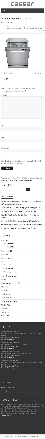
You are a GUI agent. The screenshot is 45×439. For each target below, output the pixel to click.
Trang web (5, 148)
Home (12, 26)
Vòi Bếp (4, 308)
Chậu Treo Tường (10, 272)
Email (3, 137)
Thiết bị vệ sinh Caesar (9, 301)
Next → (38, 73)
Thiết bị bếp (5, 294)
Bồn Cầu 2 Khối (9, 247)
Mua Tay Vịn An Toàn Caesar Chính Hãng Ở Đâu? (18, 228)
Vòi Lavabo (5, 312)
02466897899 (13, 366)
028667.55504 (13, 346)
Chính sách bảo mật (7, 387)
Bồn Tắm (4, 255)
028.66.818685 (14, 337)
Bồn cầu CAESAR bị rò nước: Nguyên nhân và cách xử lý (21, 221)
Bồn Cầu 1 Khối (9, 243)
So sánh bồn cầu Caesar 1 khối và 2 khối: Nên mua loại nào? (22, 225)
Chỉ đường (10, 339)
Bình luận (4, 95)
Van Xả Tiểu (5, 305)
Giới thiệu (4, 391)
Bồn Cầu (4, 240)
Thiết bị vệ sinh (6, 298)
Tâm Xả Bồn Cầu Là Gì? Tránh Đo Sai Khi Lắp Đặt (18, 211)
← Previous (8, 73)
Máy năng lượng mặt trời (10, 283)
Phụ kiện (4, 287)
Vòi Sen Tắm (5, 316)
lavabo (3, 280)
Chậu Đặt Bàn (8, 268)
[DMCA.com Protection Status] (6, 415)
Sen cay (4, 290)
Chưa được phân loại (9, 276)
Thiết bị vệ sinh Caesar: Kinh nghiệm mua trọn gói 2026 (21, 208)
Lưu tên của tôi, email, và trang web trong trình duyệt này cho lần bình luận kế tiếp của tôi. (21, 162)
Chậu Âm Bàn (8, 265)
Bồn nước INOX (7, 251)
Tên (3, 125)
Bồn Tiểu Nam (6, 258)
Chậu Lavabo (6, 262)
